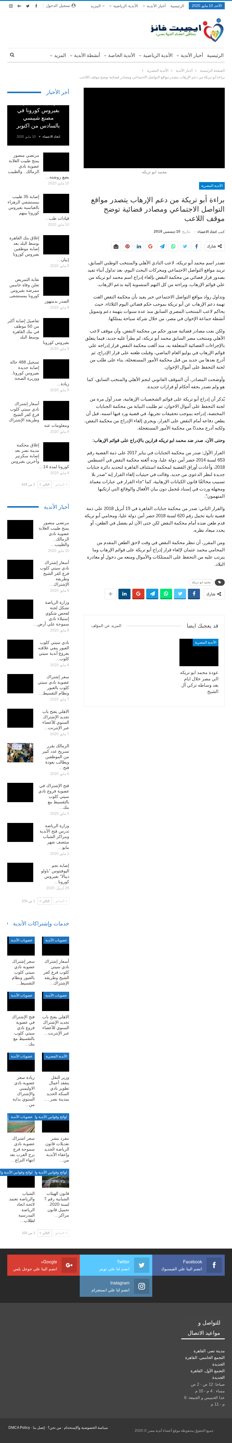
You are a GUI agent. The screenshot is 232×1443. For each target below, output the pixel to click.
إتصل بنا (39, 1428)
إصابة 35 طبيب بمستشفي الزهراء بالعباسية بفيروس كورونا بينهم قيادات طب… (38, 207)
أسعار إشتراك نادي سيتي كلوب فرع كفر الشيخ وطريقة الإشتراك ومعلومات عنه (39, 414)
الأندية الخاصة (121, 55)
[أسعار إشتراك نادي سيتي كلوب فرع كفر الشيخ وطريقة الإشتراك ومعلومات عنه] (56, 410)
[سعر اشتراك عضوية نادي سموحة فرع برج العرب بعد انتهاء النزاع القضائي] (21, 1123)
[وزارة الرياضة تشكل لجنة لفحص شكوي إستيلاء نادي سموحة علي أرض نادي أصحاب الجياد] (20, 609)
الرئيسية (177, 6)
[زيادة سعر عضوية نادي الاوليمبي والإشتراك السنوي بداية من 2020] (21, 1062)
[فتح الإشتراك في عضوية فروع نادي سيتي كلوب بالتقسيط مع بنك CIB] (20, 792)
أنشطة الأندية (87, 55)
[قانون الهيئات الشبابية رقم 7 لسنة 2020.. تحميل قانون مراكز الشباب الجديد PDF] (55, 1178)
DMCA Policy (19, 1428)
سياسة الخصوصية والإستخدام (86, 1428)
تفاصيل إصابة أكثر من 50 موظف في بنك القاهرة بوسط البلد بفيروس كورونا (38, 331)
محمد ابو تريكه (201, 582)
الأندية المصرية (212, 186)
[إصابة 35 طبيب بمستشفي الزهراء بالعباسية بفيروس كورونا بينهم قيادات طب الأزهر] (56, 203)
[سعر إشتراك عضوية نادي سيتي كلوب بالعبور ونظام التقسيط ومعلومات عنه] (20, 683)
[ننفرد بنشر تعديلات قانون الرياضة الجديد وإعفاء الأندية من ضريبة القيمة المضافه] (55, 1123)
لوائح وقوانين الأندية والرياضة (45, 1117)
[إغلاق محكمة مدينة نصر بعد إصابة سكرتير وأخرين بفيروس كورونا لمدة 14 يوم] (56, 452)
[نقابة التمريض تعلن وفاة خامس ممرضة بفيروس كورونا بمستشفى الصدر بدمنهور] (56, 286)
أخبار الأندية (156, 6)
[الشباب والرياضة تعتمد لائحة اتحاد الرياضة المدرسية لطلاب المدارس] (21, 1178)
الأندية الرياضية (125, 6)
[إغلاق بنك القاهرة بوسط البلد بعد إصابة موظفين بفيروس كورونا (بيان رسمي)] (56, 244)
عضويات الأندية (56, 940)
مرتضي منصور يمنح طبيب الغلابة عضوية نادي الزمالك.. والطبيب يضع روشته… (38, 166)
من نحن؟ (54, 1428)
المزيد (96, 6)
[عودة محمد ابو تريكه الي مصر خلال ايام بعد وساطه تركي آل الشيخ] (199, 652)
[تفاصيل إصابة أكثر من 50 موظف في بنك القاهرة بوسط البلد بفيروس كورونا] (56, 327)
